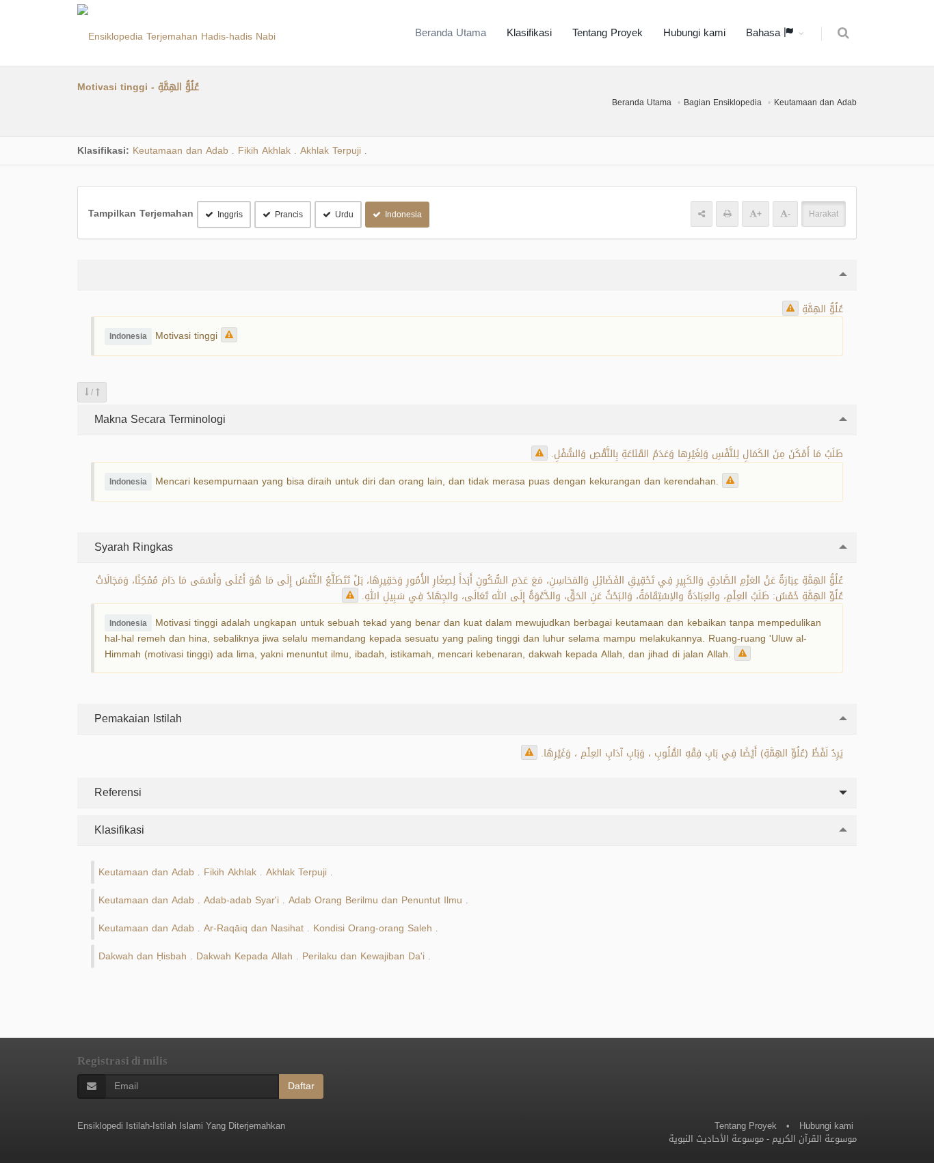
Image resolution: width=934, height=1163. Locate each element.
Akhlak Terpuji (330, 150)
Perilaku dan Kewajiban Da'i (363, 956)
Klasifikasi (529, 32)
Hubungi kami (694, 32)
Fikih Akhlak (264, 150)
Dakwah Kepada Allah (244, 956)
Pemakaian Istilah (136, 718)
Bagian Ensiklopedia (723, 102)
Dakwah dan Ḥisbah (142, 956)
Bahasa (765, 32)
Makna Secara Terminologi (158, 419)
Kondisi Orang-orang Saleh (372, 928)
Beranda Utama (450, 32)
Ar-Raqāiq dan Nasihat (254, 928)
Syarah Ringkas (132, 547)
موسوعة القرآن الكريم (814, 1138)
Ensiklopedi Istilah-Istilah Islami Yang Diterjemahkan (181, 1125)
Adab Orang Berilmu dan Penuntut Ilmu (375, 900)
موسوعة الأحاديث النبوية (716, 1138)
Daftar (301, 1086)
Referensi (116, 792)
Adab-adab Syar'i (241, 900)
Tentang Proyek (607, 32)
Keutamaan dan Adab (815, 102)
